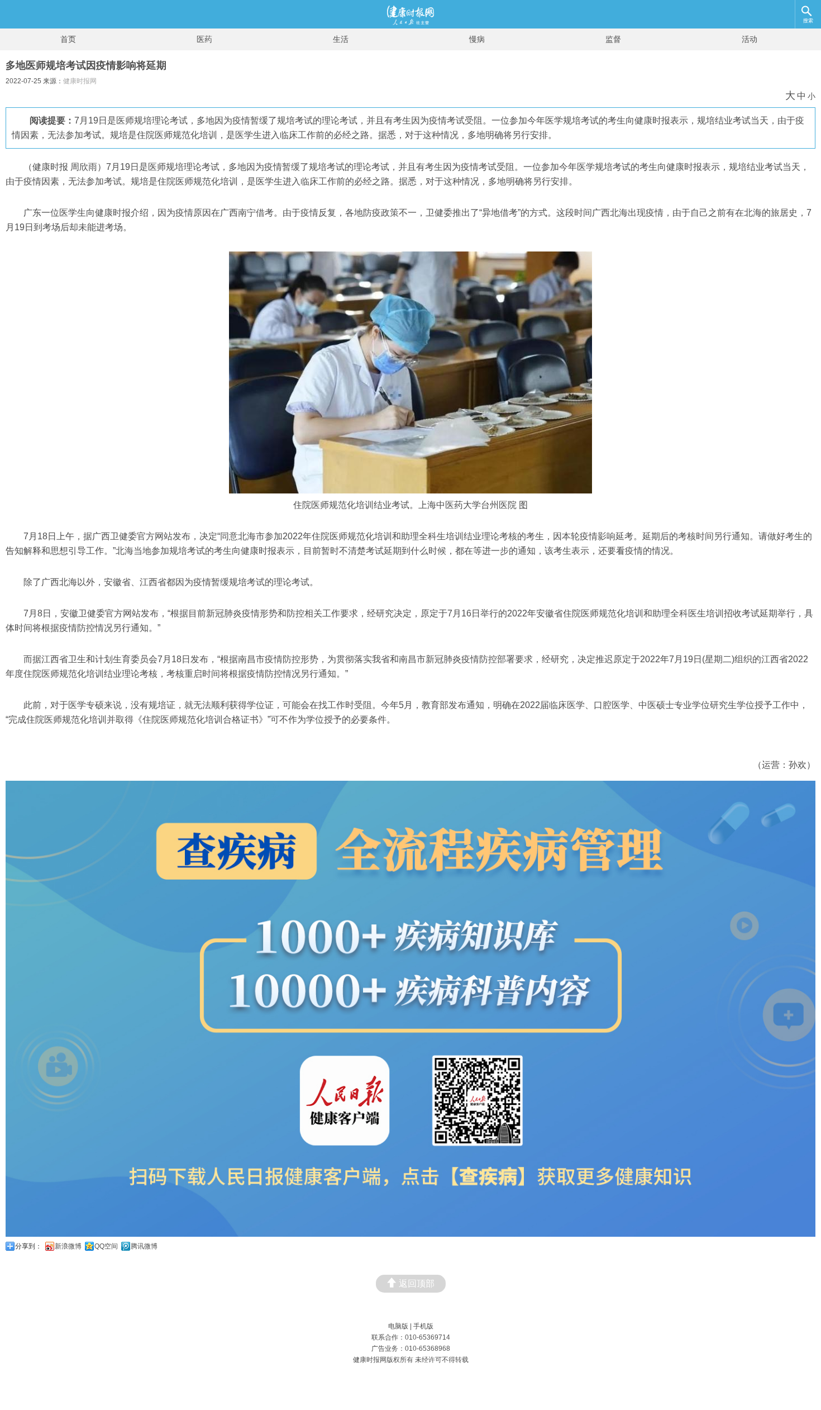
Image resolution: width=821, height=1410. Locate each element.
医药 (204, 39)
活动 (749, 39)
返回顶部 (417, 1283)
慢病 (477, 39)
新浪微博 (68, 1246)
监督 (613, 39)
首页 (68, 39)
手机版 (423, 1326)
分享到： (28, 1246)
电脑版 (398, 1326)
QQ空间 (106, 1246)
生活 (341, 39)
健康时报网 (80, 81)
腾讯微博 (144, 1246)
